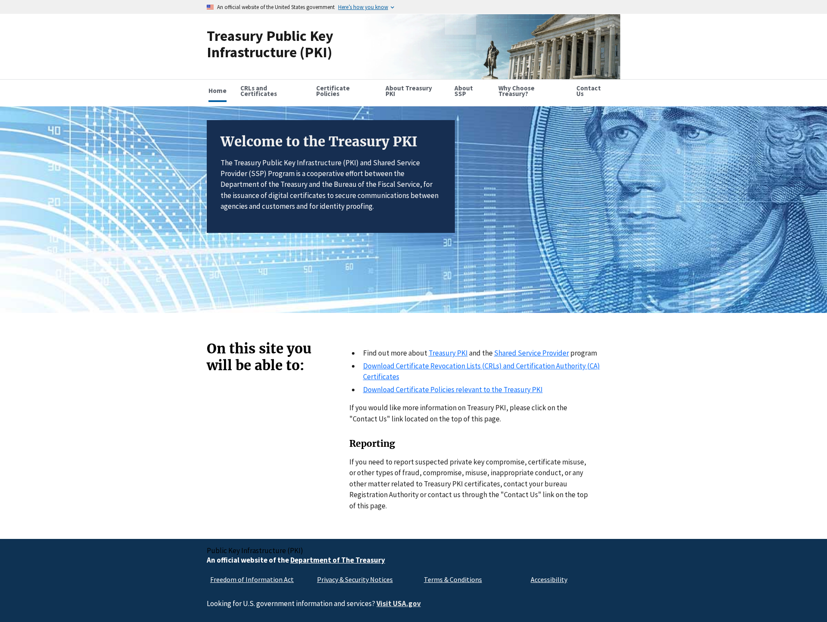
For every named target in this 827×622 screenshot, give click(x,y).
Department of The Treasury (337, 560)
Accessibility (549, 579)
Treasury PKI (448, 353)
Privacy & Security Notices (355, 579)
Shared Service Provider (531, 353)
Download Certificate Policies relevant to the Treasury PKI (453, 389)
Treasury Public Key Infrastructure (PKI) (270, 43)
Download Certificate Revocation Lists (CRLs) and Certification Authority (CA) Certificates (481, 371)
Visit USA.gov (398, 603)
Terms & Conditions (453, 579)
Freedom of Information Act (252, 579)
